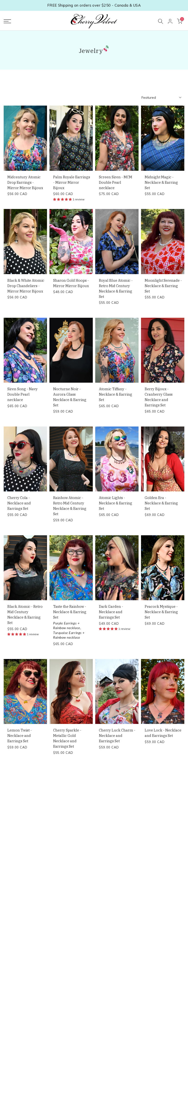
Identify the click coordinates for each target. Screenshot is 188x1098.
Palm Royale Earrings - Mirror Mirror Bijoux (71, 182)
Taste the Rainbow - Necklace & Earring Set (69, 612)
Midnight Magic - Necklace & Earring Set (161, 182)
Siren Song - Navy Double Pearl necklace (22, 394)
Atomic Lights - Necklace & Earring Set (115, 503)
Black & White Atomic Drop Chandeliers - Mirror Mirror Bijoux (25, 285)
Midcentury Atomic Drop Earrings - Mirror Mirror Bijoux (25, 182)
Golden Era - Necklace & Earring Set (161, 503)
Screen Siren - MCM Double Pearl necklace (115, 182)
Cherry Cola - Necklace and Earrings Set (19, 503)
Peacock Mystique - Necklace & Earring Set (161, 612)
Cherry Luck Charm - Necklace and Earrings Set (117, 735)
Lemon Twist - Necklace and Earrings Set (19, 735)
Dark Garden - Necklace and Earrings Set (111, 612)
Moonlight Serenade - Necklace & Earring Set (163, 285)
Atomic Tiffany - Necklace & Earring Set (115, 394)
